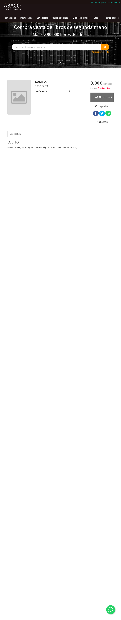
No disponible (106, 97)
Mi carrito (114, 17)
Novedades (10, 17)
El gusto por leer (81, 17)
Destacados (26, 17)
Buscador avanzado (100, 51)
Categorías (42, 17)
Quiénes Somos (60, 17)
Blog (96, 17)
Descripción (15, 133)
